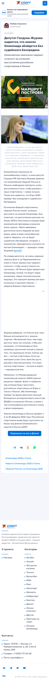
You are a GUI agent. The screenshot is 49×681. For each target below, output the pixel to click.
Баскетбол (31, 576)
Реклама (8, 557)
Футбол (30, 557)
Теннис (30, 572)
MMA (28, 580)
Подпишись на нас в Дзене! (24, 433)
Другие (30, 615)
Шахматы (31, 592)
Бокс (28, 584)
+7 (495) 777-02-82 (22, 653)
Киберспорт (32, 596)
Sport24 (18, 250)
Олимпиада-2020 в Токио (18, 458)
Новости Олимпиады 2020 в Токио (22, 463)
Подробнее (39, 13)
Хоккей (30, 561)
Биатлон (30, 600)
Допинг (30, 604)
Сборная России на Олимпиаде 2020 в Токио (24, 469)
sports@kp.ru (17, 657)
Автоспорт (31, 588)
